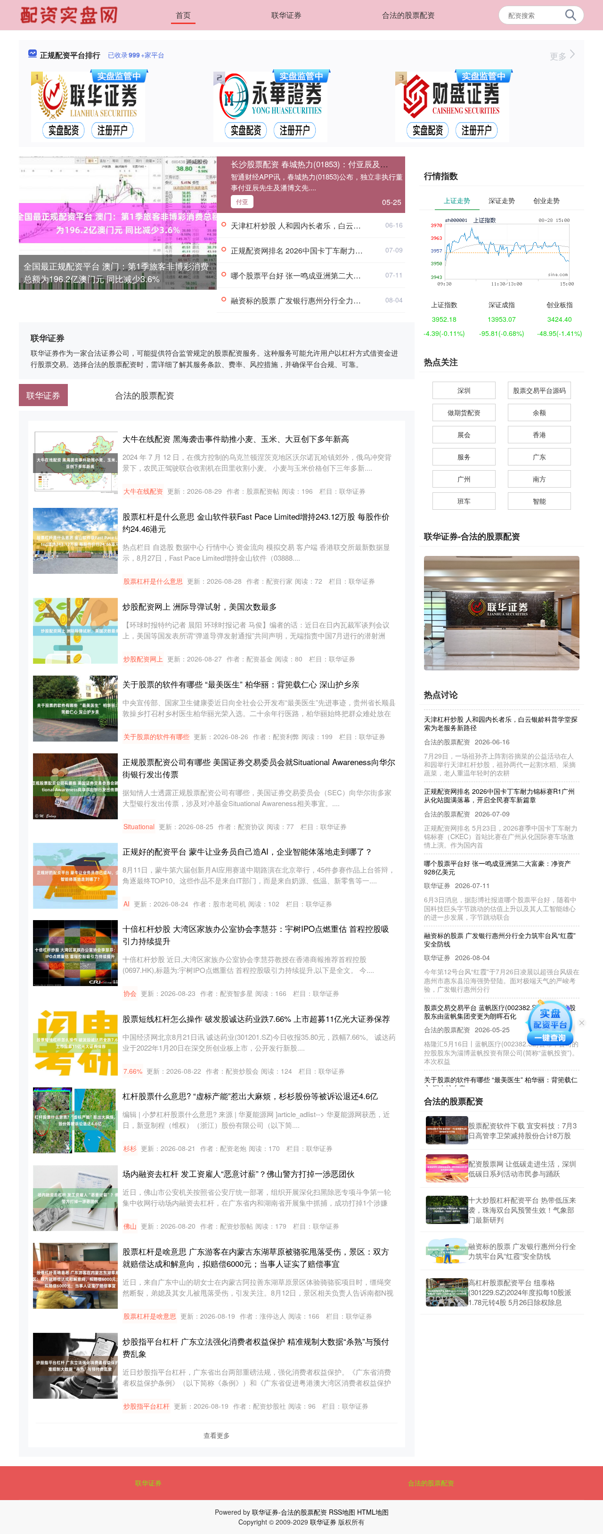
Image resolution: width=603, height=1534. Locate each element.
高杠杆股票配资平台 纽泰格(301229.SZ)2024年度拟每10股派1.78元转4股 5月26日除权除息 (519, 1292)
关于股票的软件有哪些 (156, 736)
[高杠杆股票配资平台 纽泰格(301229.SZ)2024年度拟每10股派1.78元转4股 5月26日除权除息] (447, 1292)
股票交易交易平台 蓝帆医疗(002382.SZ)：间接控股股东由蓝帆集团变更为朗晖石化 (500, 996)
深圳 (464, 390)
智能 (539, 501)
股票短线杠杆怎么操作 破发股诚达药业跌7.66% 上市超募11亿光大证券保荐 (256, 1018)
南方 (539, 478)
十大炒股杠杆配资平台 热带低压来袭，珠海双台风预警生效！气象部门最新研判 (522, 1209)
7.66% (132, 1071)
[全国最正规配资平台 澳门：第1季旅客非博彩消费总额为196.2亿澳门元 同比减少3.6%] (118, 222)
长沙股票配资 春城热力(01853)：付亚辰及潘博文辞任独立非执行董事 (353, 164)
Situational (139, 826)
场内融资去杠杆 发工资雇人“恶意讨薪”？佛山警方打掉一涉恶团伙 (238, 1173)
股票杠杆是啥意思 (149, 1316)
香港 (539, 434)
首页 (183, 14)
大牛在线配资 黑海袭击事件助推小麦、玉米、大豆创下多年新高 (235, 438)
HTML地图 (373, 1512)
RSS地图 (342, 1512)
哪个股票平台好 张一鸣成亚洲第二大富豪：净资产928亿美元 (332, 275)
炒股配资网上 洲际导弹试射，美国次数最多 (199, 606)
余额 (539, 412)
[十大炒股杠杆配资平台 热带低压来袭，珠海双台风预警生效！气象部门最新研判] (447, 1210)
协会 (130, 993)
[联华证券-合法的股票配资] (70, 14)
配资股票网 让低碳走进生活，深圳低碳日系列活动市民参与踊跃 (522, 1168)
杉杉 (130, 1148)
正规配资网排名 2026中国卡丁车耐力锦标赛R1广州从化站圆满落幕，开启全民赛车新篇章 (499, 780)
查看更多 (217, 1435)
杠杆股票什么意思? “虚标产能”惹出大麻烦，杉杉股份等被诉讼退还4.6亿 (250, 1096)
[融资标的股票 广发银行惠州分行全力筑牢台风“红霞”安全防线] (447, 1251)
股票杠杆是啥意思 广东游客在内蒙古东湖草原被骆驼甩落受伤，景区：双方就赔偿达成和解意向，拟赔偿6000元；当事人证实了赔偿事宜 (255, 1257)
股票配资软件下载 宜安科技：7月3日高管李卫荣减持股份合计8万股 (522, 1130)
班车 (464, 501)
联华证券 (286, 14)
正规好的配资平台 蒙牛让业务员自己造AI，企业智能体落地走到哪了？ (247, 851)
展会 (464, 434)
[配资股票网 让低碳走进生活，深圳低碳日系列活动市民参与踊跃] (447, 1168)
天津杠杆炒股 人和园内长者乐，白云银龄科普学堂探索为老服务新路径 (348, 225)
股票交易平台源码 (539, 390)
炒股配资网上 (143, 658)
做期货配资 (464, 412)
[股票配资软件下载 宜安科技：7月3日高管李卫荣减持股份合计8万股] (447, 1130)
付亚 (242, 201)
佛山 (130, 1226)
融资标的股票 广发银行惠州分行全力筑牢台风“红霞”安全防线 (332, 300)
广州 (464, 478)
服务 (464, 456)
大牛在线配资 (143, 491)
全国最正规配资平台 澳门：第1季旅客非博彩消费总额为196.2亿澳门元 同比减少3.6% (116, 272)
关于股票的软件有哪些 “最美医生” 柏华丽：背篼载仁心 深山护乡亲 (240, 684)
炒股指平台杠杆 (146, 1406)
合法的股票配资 (408, 14)
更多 (559, 55)
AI (126, 903)
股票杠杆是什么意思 (153, 581)
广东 (539, 456)
